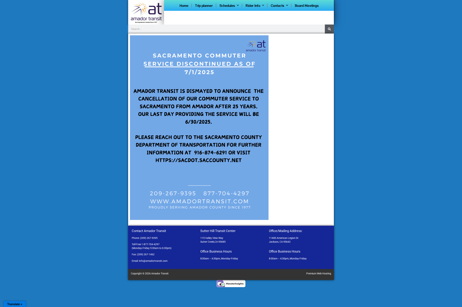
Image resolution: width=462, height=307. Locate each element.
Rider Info (252, 5)
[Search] (329, 29)
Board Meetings (307, 5)
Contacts (277, 5)
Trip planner (203, 5)
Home (183, 5)
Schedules (227, 5)
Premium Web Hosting (318, 273)
